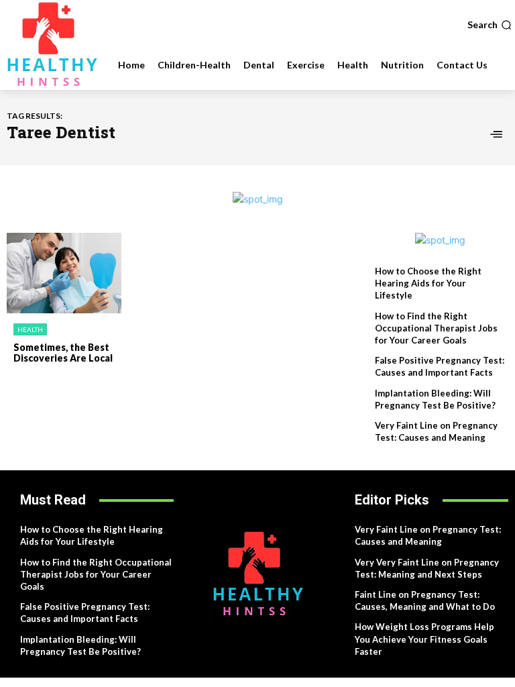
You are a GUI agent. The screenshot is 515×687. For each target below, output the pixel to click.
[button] (489, 25)
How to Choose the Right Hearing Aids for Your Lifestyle (428, 283)
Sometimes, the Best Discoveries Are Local (63, 352)
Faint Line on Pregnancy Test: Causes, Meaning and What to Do (425, 600)
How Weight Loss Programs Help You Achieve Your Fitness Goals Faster (424, 638)
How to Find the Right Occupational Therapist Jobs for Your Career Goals (436, 328)
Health (30, 329)
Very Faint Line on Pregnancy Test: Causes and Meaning (428, 535)
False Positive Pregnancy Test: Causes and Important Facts (439, 366)
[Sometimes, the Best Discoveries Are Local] (64, 273)
